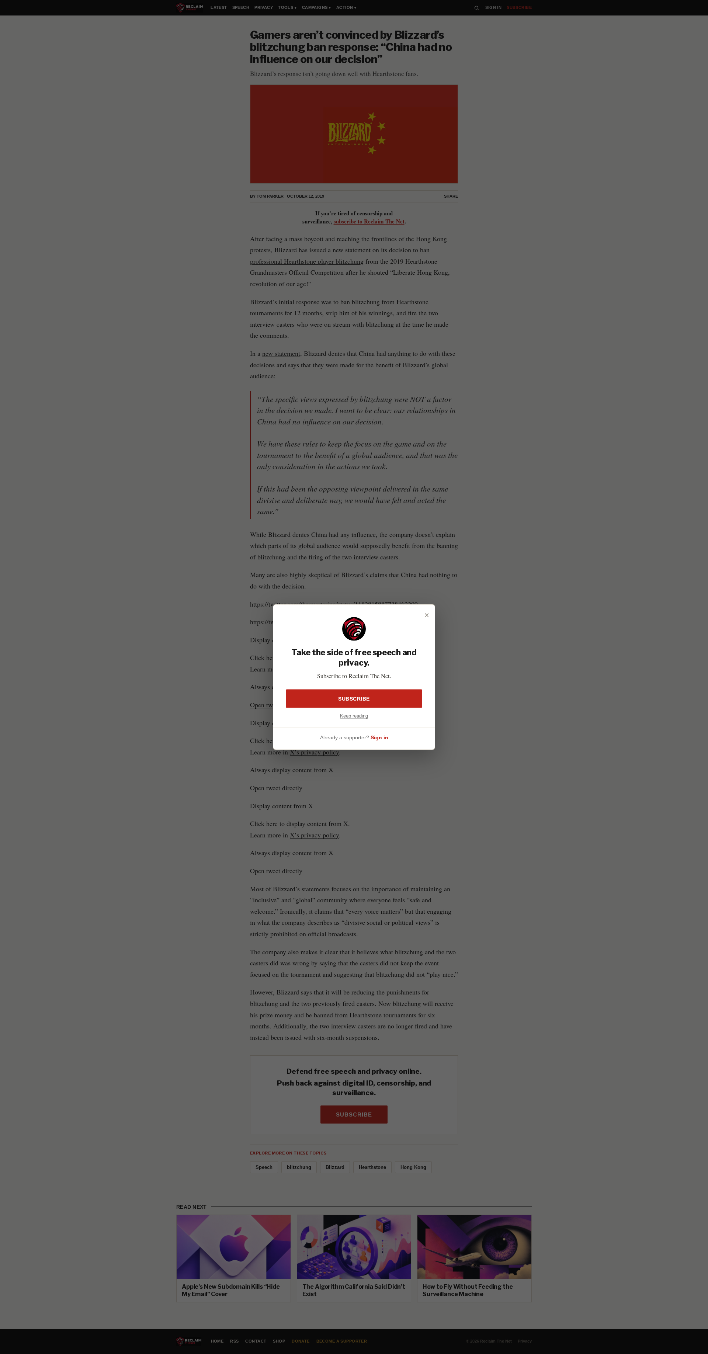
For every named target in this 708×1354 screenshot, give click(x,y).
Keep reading (354, 715)
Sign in (379, 737)
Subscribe (354, 698)
